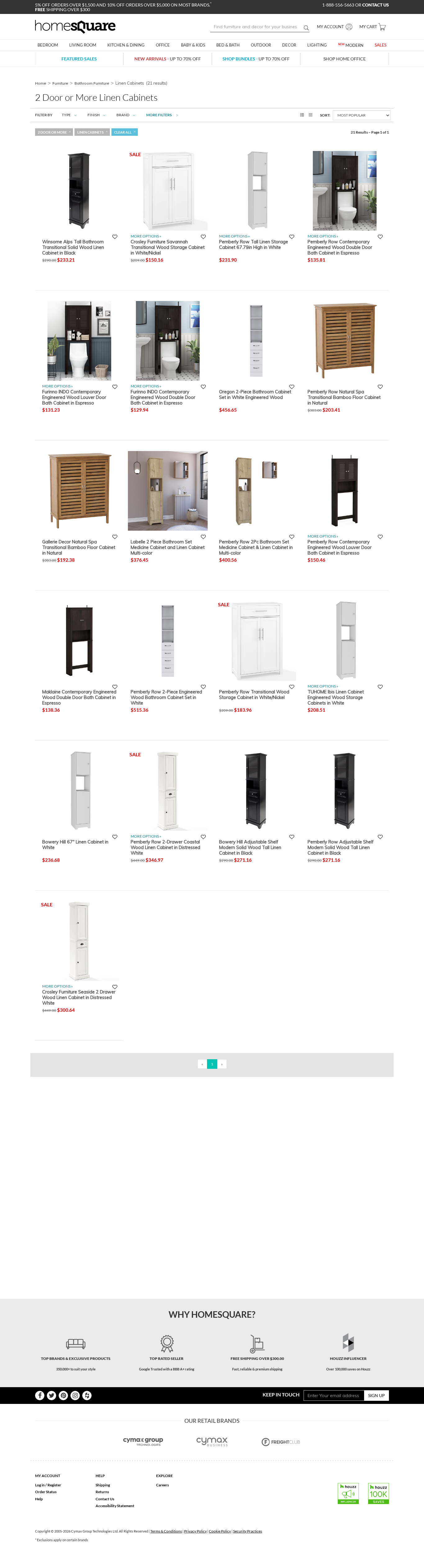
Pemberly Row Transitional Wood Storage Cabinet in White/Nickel (254, 694)
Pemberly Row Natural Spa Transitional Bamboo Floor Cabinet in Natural (344, 397)
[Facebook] (39, 1395)
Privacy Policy (195, 1531)
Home (40, 83)
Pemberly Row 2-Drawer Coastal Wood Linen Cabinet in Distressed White (165, 847)
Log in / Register (48, 1485)
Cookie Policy (220, 1531)
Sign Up (376, 1395)
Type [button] (66, 115)
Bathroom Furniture (91, 83)
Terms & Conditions (166, 1531)
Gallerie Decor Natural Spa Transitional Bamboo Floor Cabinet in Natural (78, 547)
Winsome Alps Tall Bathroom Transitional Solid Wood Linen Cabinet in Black (73, 247)
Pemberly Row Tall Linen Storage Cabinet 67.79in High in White (253, 244)
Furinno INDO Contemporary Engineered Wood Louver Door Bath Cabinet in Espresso (74, 397)
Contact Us (105, 1499)
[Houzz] (87, 1395)
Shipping (103, 1485)
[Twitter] (51, 1395)
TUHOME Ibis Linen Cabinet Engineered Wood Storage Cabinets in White (336, 697)
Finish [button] (94, 115)
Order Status (45, 1491)
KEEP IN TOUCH (281, 1394)
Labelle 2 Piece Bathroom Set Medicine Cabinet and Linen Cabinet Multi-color (168, 547)
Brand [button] (122, 115)
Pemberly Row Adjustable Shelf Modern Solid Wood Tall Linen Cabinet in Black (340, 847)
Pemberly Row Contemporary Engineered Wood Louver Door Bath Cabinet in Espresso (340, 547)
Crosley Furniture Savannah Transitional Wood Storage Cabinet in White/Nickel (168, 247)
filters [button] (159, 115)
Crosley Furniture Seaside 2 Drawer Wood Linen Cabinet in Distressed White (78, 997)
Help (39, 1499)
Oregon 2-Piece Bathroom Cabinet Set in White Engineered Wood (255, 394)
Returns (102, 1491)
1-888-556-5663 (338, 4)
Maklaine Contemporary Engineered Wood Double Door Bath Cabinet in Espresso (79, 697)
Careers (162, 1485)
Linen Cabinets (90, 132)
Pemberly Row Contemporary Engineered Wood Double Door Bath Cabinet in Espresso (340, 247)
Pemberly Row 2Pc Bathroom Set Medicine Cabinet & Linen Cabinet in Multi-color (256, 547)
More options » (146, 236)
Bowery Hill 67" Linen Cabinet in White (75, 844)
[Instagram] (75, 1395)
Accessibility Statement (115, 1505)
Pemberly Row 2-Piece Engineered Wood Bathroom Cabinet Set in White (166, 697)
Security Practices (247, 1531)
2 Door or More (52, 132)
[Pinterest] (63, 1395)
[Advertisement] (148, 1091)
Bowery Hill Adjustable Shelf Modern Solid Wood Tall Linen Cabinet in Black (250, 847)
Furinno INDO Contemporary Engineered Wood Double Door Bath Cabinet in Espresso (163, 397)
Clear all (123, 132)
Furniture (60, 83)
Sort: (325, 115)
